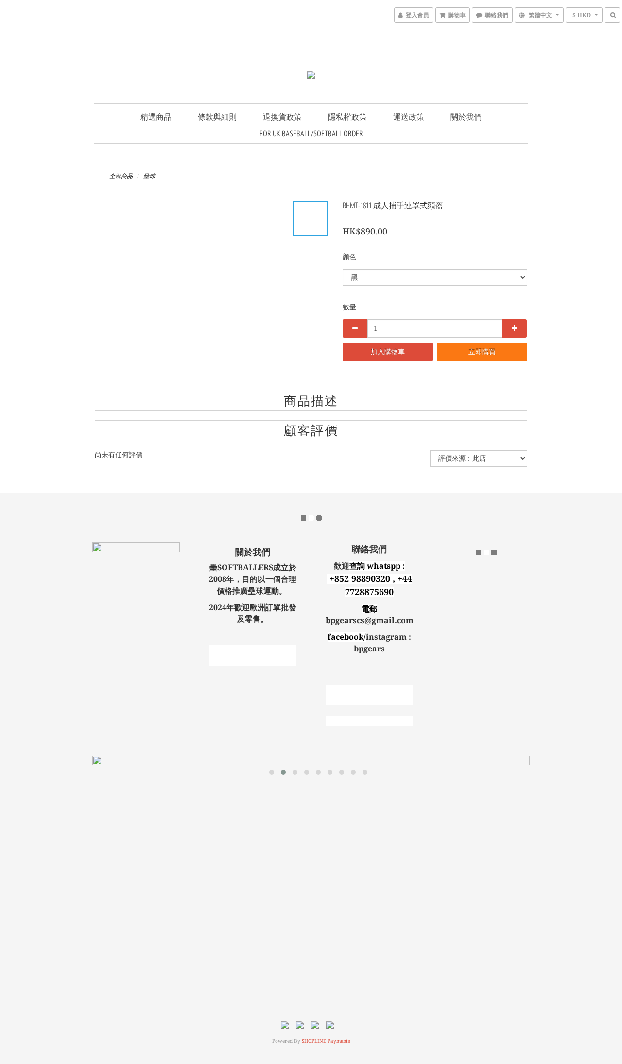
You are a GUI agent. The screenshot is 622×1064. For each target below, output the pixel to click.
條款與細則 (217, 117)
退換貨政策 (282, 117)
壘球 (149, 176)
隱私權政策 (347, 117)
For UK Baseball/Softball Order (311, 133)
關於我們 (466, 117)
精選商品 (156, 117)
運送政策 (408, 117)
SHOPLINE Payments (326, 1041)
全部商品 (121, 176)
